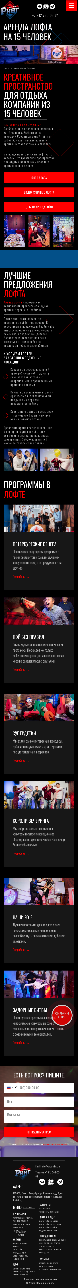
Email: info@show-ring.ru (47, 1166)
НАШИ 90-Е (22, 917)
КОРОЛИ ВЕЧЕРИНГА (31, 820)
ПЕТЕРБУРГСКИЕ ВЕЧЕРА (34, 544)
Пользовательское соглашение (41, 1279)
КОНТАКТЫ (45, 1204)
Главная (7, 67)
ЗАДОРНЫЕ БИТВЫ (30, 1010)
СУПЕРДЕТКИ (24, 733)
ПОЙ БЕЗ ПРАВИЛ (28, 636)
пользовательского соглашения (55, 1144)
